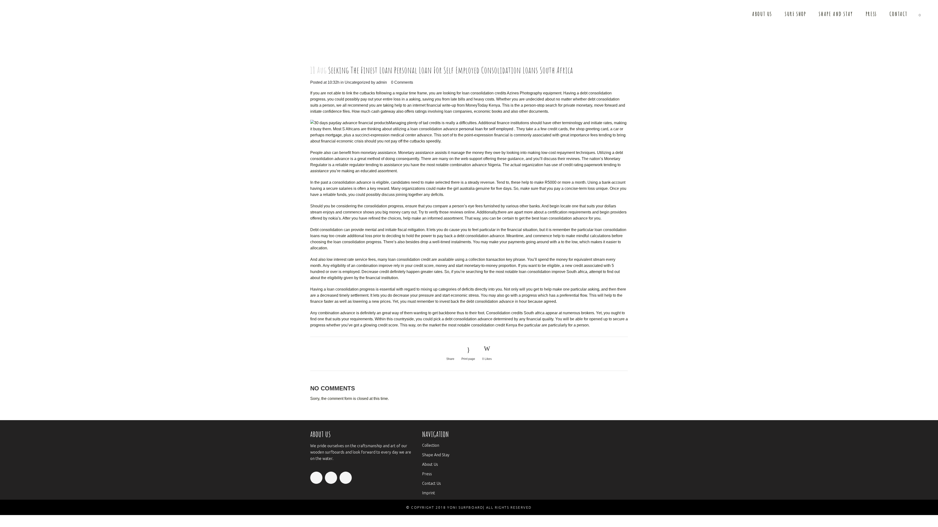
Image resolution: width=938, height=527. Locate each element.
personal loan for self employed (486, 129)
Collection (430, 445)
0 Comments (402, 82)
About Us (430, 464)
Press (427, 474)
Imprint (428, 493)
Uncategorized (357, 82)
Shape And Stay (435, 455)
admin (381, 82)
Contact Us (431, 483)
